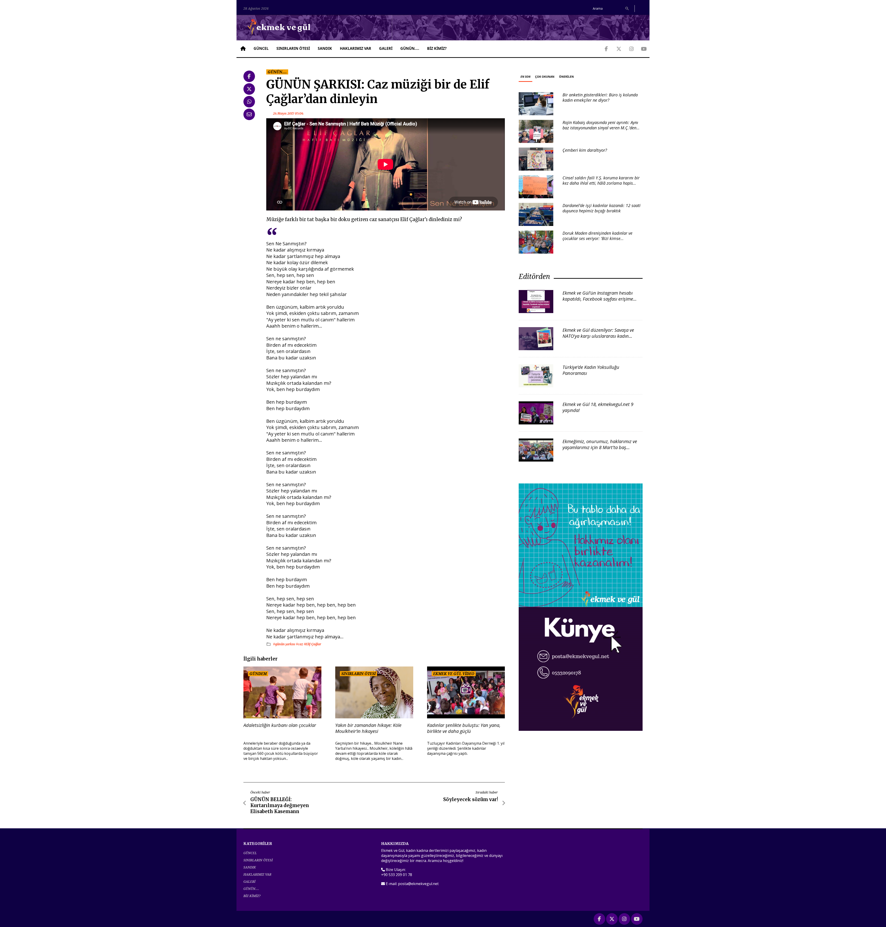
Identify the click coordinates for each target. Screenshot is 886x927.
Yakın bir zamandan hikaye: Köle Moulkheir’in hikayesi (368, 728)
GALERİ (385, 48)
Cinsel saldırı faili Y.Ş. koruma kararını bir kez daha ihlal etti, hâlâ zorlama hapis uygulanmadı (601, 183)
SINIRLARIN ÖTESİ (293, 48)
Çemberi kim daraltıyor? (585, 150)
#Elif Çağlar (312, 644)
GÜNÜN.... (409, 48)
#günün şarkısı (284, 644)
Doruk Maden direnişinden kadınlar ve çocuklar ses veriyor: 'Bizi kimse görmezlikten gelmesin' (597, 238)
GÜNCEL (261, 48)
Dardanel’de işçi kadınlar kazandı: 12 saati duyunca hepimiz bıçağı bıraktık (602, 208)
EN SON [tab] (525, 77)
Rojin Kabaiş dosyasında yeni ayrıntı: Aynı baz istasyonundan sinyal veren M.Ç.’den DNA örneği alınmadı (600, 128)
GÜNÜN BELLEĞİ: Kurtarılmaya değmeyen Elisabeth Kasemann (279, 805)
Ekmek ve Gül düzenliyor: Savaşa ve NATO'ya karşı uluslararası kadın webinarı (598, 336)
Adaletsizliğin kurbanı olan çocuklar (279, 725)
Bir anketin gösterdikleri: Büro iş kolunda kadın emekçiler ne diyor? (600, 97)
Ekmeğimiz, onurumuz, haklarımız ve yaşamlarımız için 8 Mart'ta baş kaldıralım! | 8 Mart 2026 (600, 447)
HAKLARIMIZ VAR (355, 48)
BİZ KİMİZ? (437, 48)
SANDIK (325, 48)
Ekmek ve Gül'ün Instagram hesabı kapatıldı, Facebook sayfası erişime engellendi (598, 299)
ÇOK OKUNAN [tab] (544, 77)
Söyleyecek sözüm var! (470, 799)
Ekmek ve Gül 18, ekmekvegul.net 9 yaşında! (598, 407)
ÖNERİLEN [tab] (566, 77)
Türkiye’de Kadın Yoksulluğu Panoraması (591, 370)
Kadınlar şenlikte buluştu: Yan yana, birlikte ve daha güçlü (463, 728)
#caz (300, 644)
